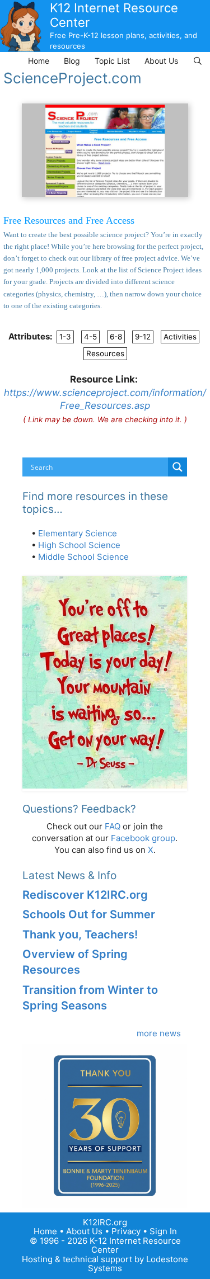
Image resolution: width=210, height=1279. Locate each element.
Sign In (163, 1231)
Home (38, 60)
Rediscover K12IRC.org (85, 895)
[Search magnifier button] (177, 466)
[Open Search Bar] (197, 60)
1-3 (65, 336)
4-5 (90, 336)
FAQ (112, 826)
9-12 (143, 336)
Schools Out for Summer (88, 914)
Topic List (112, 60)
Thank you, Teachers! (80, 934)
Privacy (126, 1231)
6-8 (116, 336)
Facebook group (143, 838)
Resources (105, 353)
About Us (161, 60)
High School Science (79, 545)
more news (159, 1033)
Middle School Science (83, 556)
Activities (180, 336)
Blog (72, 60)
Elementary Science (77, 533)
